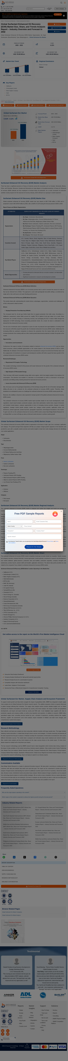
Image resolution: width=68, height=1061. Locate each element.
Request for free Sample (34, 546)
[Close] (61, 511)
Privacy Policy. (50, 541)
